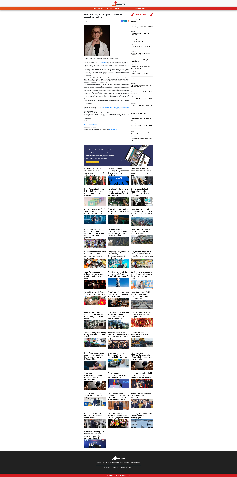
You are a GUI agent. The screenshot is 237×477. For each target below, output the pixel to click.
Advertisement (124, 467)
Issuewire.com (104, 62)
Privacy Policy (116, 467)
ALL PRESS (109, 8)
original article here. (113, 129)
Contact (131, 467)
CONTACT (116, 8)
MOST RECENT (101, 8)
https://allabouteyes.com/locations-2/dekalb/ (110, 108)
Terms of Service (107, 467)
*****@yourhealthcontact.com (90, 124)
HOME (94, 8)
